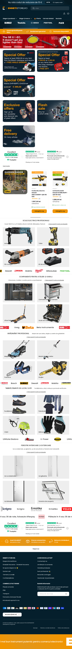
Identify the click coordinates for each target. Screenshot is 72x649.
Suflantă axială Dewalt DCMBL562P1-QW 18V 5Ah (60, 193)
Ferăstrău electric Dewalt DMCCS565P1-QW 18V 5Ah (39, 194)
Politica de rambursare (63, 628)
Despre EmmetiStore (9, 561)
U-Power (64, 439)
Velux (52, 509)
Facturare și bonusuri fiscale (12, 597)
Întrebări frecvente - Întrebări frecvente (16, 564)
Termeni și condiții (8, 575)
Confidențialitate (8, 578)
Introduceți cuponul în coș (11, 600)
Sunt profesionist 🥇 (44, 571)
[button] (68, 13)
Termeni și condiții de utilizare (47, 628)
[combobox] (50, 8)
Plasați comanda (8, 587)
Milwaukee (34, 271)
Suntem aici (7, 571)
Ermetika (26, 509)
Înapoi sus (36, 549)
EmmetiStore (10, 623)
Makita (11, 271)
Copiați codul (58, 2)
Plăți (4, 590)
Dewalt (4, 383)
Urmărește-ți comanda (45, 564)
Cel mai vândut (48, 18)
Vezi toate (6, 166)
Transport (6, 594)
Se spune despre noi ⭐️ (10, 568)
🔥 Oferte (37, 18)
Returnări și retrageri (44, 575)
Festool (59, 271)
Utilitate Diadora (30, 439)
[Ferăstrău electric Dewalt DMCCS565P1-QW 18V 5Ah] (39, 178)
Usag (35, 327)
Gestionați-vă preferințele (45, 578)
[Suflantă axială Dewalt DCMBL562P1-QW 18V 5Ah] (60, 178)
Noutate (59, 18)
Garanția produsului (43, 568)
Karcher (47, 383)
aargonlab (12, 624)
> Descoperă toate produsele (57, 224)
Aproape (35, 628)
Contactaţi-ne (42, 561)
